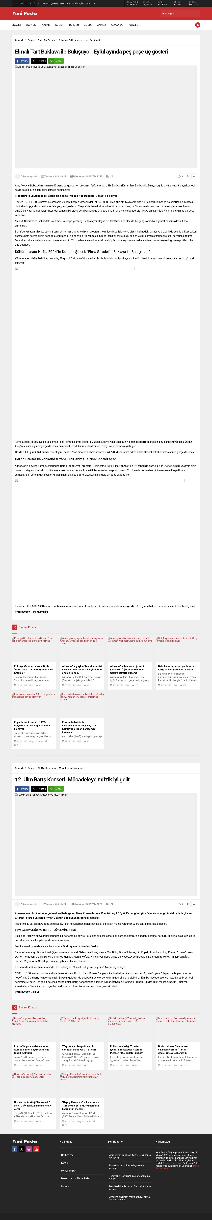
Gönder (58, 61)
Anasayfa (19, 40)
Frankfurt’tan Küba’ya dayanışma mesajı (126, 1166)
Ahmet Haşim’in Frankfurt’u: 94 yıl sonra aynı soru (130, 1156)
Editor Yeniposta (29, 176)
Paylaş (24, 61)
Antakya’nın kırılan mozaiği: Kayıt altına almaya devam (129, 1198)
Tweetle (41, 61)
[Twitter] (22, 1149)
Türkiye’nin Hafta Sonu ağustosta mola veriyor (129, 1177)
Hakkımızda (67, 1155)
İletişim (65, 1186)
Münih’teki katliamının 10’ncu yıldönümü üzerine (130, 1187)
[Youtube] (36, 1149)
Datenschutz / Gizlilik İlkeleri (75, 1178)
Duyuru (31, 40)
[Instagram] (29, 1149)
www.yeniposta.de (173, 1163)
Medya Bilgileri (68, 1170)
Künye (64, 1163)
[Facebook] (14, 1149)
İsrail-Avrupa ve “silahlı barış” (55, 3)
